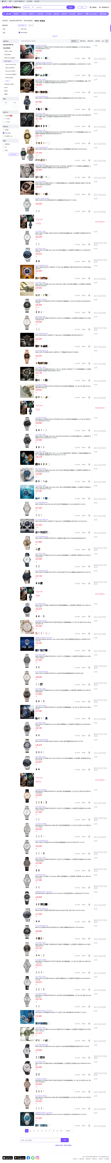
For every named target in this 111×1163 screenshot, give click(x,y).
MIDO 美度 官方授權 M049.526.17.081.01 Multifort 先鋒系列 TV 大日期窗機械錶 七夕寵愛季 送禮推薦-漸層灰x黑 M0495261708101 (63, 369)
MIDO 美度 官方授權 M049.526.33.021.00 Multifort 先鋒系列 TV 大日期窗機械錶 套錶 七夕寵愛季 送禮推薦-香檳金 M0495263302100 (63, 132)
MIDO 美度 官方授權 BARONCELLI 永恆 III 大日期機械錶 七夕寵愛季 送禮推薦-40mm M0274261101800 (63, 809)
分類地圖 (106, 1159)
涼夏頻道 (56, 14)
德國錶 (6, 94)
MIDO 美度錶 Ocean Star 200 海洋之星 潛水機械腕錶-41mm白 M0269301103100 (60, 504)
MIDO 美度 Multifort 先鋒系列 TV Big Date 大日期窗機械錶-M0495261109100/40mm (61, 149)
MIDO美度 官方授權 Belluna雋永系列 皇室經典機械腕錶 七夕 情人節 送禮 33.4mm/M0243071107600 (63, 826)
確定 (14, 107)
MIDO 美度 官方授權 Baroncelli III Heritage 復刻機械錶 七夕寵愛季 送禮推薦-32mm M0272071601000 (63, 556)
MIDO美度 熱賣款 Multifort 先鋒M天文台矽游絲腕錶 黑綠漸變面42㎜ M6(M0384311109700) (63, 64)
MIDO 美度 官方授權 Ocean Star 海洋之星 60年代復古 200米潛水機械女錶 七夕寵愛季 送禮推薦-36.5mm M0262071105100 (63, 436)
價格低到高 (83, 41)
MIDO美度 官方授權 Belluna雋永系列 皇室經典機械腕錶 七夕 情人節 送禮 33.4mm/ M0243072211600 (63, 1098)
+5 (48, 75)
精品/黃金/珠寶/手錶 (8, 44)
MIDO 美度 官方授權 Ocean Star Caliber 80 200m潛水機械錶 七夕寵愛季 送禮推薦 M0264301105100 (63, 759)
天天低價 (48, 14)
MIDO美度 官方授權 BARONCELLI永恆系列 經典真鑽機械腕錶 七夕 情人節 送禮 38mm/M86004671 (63, 996)
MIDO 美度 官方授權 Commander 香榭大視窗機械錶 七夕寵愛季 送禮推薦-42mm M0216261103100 (63, 877)
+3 (48, 58)
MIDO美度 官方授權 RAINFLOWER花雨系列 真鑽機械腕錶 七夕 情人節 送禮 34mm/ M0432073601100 (63, 623)
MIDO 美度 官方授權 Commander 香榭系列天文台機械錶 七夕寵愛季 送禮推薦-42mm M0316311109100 (63, 1030)
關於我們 (82, 1159)
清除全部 (31, 25)
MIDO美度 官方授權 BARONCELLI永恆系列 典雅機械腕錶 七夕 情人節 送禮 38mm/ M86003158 (63, 708)
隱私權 (100, 1159)
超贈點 (104, 14)
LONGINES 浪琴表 (9, 84)
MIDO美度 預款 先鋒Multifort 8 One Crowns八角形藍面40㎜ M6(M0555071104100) (60, 1114)
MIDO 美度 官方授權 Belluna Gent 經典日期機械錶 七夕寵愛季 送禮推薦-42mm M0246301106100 (63, 725)
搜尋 (64, 1140)
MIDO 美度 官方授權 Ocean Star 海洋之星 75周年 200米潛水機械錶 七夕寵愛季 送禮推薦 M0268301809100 (63, 284)
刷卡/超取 (72, 14)
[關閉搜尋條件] (33, 7)
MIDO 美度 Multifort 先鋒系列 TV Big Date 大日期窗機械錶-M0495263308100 (59, 335)
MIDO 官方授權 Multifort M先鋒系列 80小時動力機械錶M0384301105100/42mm (59, 927)
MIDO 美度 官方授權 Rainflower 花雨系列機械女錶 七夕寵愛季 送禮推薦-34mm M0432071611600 (63, 979)
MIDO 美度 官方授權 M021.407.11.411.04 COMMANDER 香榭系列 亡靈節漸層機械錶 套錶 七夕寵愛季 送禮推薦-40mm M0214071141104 (63, 454)
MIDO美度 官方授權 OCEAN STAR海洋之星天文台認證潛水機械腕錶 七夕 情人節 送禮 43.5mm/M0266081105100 (63, 419)
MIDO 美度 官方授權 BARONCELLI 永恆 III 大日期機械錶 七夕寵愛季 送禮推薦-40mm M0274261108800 (63, 657)
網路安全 (95, 1159)
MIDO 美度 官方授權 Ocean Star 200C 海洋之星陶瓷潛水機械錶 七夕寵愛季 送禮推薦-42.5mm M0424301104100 (63, 471)
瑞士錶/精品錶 (6, 48)
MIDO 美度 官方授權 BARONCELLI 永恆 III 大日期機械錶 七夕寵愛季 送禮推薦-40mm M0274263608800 (63, 860)
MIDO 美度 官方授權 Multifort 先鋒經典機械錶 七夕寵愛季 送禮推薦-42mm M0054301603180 (63, 1064)
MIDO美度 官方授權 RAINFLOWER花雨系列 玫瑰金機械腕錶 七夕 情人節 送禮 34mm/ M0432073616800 (63, 1081)
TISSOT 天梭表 (8, 51)
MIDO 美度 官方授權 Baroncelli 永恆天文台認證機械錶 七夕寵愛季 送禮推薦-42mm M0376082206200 (63, 691)
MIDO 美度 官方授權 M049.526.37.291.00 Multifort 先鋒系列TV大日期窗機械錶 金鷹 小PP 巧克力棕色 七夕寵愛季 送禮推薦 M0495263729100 (63, 81)
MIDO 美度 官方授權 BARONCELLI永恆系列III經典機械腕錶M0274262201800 (59, 673)
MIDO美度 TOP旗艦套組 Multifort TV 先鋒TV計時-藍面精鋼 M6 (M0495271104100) (60, 1012)
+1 (48, 346)
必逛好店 (64, 14)
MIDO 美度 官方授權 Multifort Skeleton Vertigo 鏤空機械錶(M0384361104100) (59, 741)
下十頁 (67, 1131)
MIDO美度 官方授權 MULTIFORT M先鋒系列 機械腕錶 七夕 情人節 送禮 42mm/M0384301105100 (63, 301)
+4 (48, 126)
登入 (82, 7)
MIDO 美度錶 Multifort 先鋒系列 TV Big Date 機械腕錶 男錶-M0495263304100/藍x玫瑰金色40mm (63, 267)
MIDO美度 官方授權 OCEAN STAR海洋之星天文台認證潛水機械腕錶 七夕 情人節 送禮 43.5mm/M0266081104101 (63, 47)
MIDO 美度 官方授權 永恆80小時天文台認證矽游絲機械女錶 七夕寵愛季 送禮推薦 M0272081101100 (63, 233)
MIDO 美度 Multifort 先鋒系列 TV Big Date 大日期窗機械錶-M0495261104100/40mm (61, 521)
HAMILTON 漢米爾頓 (9, 58)
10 (61, 1131)
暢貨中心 (32, 14)
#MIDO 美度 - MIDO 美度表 (63, 1145)
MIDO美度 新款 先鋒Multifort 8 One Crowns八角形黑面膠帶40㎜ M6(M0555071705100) (62, 893)
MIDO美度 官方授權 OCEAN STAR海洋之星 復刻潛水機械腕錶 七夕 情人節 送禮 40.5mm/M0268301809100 (63, 386)
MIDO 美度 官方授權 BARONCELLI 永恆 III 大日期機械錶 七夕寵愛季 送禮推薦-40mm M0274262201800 (63, 318)
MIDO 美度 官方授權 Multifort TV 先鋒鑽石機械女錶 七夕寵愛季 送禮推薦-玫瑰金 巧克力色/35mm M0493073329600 (63, 183)
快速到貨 (40, 14)
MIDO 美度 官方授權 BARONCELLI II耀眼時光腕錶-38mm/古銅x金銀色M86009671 (60, 538)
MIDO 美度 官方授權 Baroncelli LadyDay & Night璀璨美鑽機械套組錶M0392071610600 (62, 1046)
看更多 (80, 14)
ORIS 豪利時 (7, 54)
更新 (107, 1156)
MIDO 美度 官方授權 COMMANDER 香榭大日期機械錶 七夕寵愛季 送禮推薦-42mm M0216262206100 (63, 945)
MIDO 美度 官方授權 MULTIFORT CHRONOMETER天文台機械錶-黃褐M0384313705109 (62, 572)
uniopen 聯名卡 (93, 14)
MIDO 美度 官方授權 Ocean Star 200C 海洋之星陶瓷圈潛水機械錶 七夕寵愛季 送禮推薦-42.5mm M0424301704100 (63, 488)
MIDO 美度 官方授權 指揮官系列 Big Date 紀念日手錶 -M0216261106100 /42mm (60, 910)
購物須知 (88, 1159)
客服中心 (75, 1159)
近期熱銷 (97, 41)
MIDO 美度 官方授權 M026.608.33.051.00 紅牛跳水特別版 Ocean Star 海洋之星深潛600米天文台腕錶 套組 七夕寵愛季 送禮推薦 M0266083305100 (63, 115)
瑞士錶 (6, 87)
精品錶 (6, 91)
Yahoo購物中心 (11, 7)
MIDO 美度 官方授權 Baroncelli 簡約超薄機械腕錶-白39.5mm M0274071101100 (59, 842)
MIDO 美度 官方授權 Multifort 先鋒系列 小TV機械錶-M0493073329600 (56, 352)
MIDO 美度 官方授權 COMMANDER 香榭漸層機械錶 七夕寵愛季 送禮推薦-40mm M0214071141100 (63, 606)
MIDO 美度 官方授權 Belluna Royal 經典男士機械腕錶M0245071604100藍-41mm (60, 98)
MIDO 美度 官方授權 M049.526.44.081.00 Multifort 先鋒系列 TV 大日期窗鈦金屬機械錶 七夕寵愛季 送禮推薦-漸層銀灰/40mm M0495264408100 (63, 166)
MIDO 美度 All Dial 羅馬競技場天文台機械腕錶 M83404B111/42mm (56, 200)
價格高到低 (90, 41)
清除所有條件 (13, 154)
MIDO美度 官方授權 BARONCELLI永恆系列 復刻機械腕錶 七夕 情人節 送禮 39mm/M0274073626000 (63, 792)
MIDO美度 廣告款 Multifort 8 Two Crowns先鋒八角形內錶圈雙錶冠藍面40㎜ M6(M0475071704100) (63, 640)
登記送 (24, 14)
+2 (48, 109)
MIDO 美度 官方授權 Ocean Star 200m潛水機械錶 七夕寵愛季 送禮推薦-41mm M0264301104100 (63, 250)
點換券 (16, 14)
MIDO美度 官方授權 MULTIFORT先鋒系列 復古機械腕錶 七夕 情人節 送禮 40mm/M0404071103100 (63, 962)
